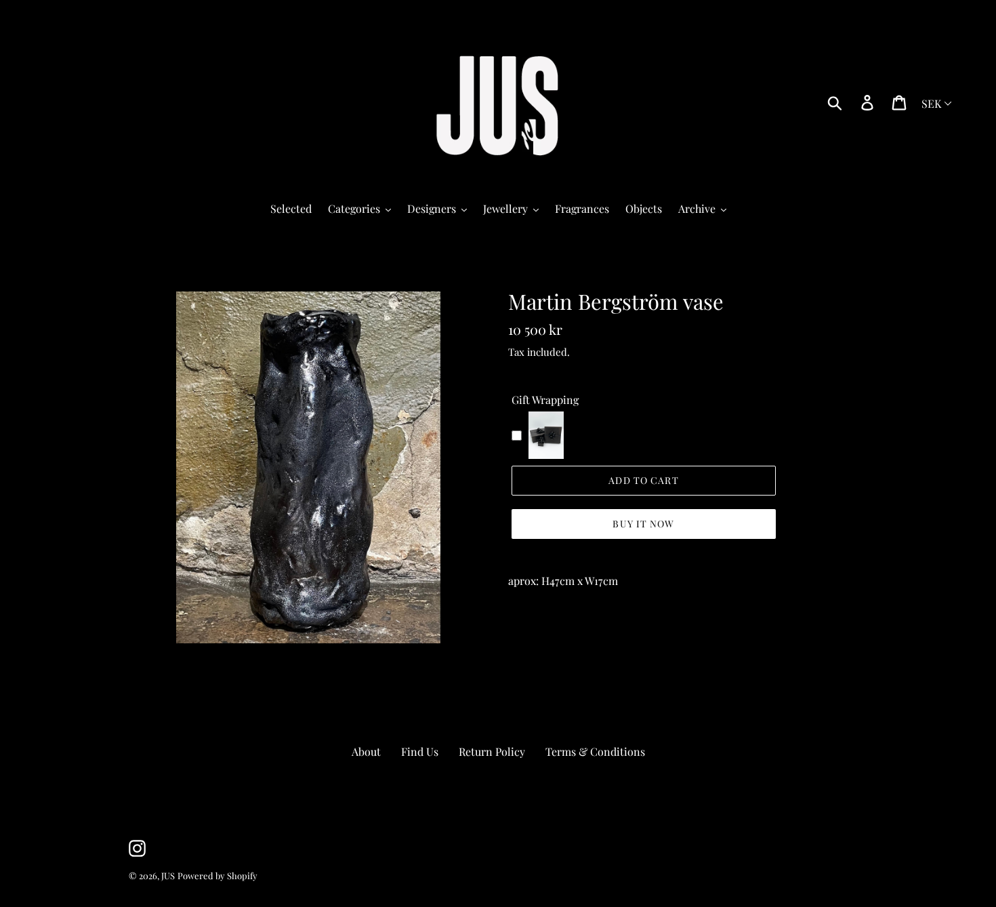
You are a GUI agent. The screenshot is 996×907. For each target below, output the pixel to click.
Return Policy (492, 751)
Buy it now (643, 523)
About (366, 751)
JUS (168, 875)
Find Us (419, 751)
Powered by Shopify (217, 875)
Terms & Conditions (595, 751)
